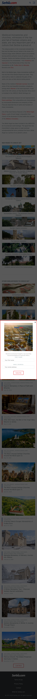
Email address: (18, 364)
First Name (18, 357)
